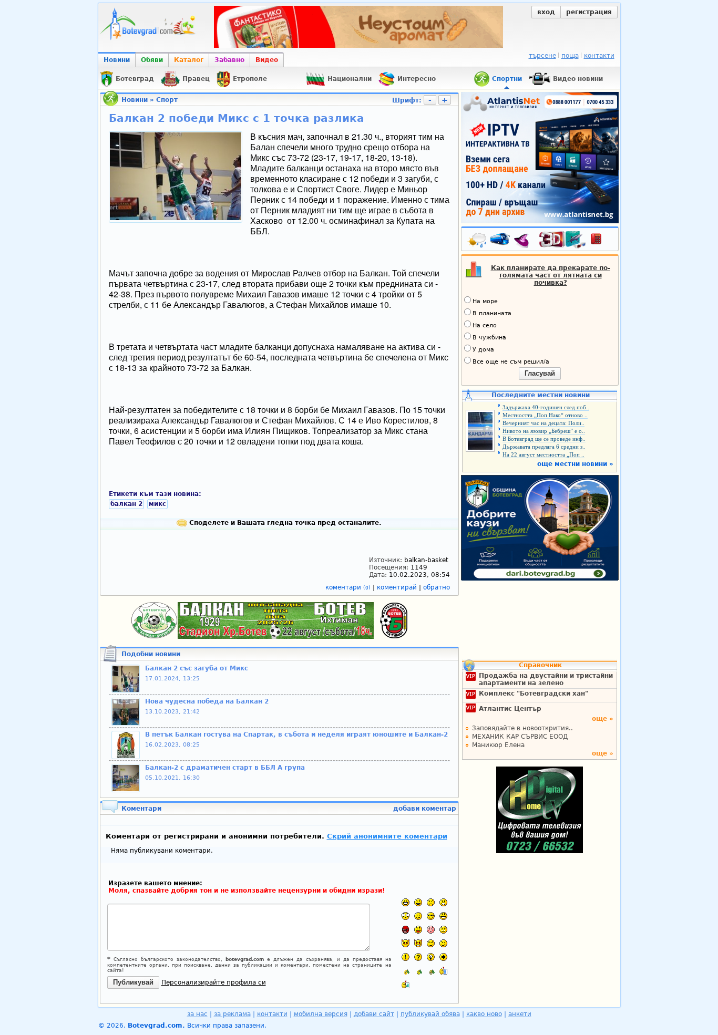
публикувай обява (430, 1014)
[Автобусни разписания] (500, 241)
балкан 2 (126, 504)
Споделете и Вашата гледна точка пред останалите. (284, 522)
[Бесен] (405, 930)
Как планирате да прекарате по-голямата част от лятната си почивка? (550, 275)
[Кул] (431, 916)
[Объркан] (418, 916)
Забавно (229, 60)
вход (546, 12)
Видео (266, 60)
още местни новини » (575, 464)
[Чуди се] (431, 943)
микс (157, 504)
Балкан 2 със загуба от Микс (196, 668)
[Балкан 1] (405, 971)
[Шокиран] (405, 916)
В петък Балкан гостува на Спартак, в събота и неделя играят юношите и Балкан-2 (296, 734)
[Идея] (431, 957)
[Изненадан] (443, 902)
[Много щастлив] (405, 902)
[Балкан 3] (431, 971)
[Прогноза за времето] (477, 241)
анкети (519, 1014)
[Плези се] (418, 930)
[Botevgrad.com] (443, 971)
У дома (483, 349)
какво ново (484, 1014)
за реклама (232, 1014)
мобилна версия (320, 1014)
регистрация (589, 12)
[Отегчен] (431, 930)
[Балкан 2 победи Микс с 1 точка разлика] (175, 218)
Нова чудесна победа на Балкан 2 (207, 701)
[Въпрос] (418, 957)
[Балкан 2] (418, 971)
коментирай (398, 587)
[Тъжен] (431, 902)
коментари (348, 587)
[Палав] (418, 943)
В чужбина (489, 337)
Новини (117, 60)
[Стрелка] (443, 957)
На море (485, 301)
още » (602, 718)
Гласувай (540, 373)
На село (485, 325)
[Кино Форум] (562, 240)
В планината (492, 313)
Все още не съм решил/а (511, 361)
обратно (436, 587)
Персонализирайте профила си (213, 982)
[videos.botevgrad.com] (405, 984)
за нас (197, 1014)
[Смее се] (443, 916)
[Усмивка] (418, 902)
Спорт (167, 100)
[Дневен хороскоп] (524, 241)
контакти (599, 55)
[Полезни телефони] (601, 241)
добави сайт (374, 1014)
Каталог (188, 60)
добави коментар (424, 808)
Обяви (152, 60)
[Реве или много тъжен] (443, 930)
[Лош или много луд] (405, 943)
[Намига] (443, 943)
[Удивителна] (405, 957)
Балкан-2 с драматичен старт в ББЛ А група (225, 767)
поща (570, 55)
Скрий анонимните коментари (387, 836)
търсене (542, 55)
